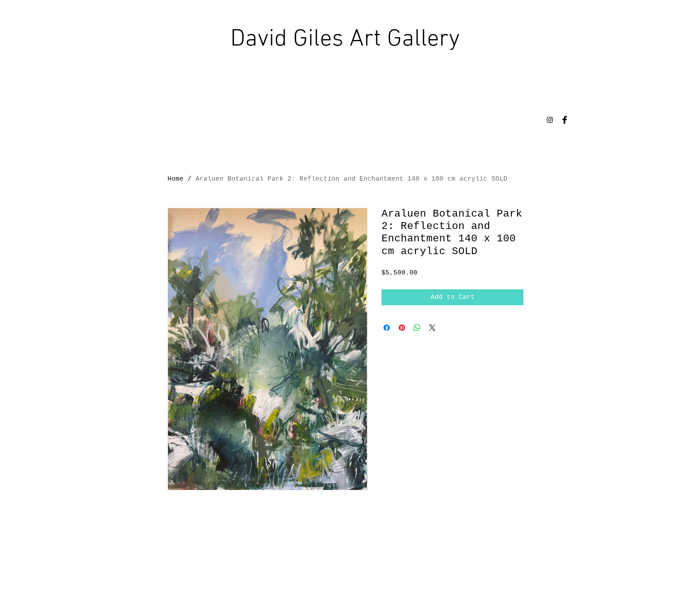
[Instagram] (550, 120)
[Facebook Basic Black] (565, 120)
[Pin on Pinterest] (402, 327)
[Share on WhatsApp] (417, 327)
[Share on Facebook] (386, 327)
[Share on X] (432, 327)
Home (176, 179)
